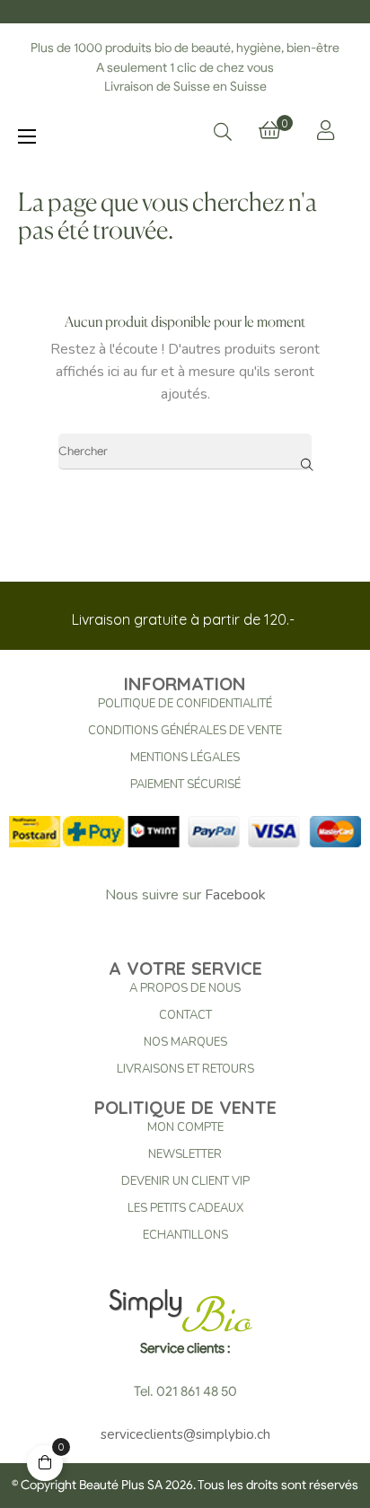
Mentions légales (185, 758)
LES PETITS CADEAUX (185, 1208)
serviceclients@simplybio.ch (185, 1434)
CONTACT (185, 1015)
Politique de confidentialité (185, 704)
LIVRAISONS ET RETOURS (185, 1069)
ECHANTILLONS (185, 1235)
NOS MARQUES (185, 1042)
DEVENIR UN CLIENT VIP (185, 1181)
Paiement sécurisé (185, 784)
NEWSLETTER (185, 1154)
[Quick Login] (325, 130)
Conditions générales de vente (185, 731)
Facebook (235, 895)
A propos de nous (185, 988)
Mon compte (185, 1127)
